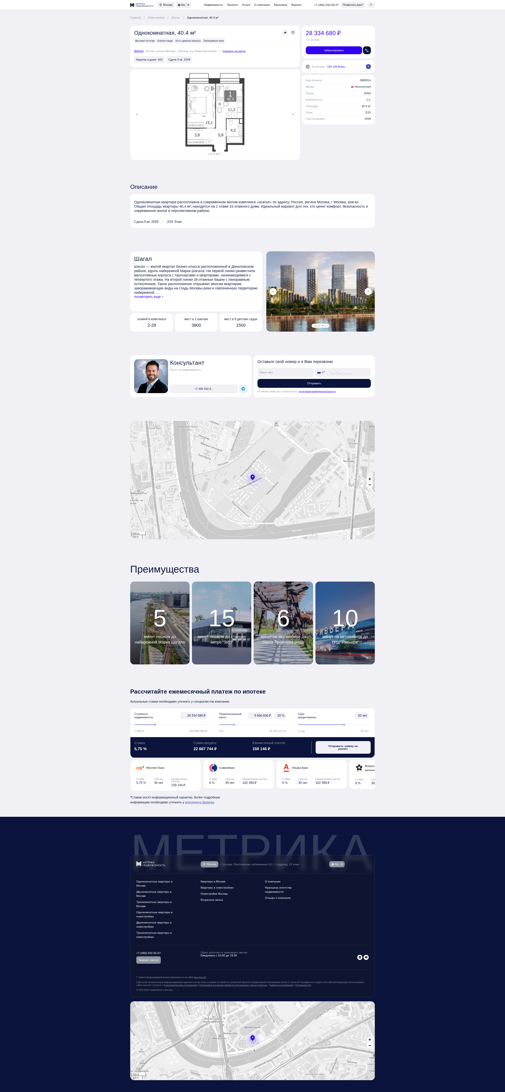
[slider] (170, 725)
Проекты (232, 4)
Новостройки (156, 17)
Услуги (246, 4)
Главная (135, 17)
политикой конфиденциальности (317, 391)
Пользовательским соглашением (180, 985)
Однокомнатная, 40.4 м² (203, 17)
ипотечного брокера (199, 802)
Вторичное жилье (212, 899)
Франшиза (280, 4)
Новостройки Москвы (214, 893)
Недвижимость (213, 4)
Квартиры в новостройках (217, 887)
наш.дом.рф (200, 977)
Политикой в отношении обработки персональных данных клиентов (233, 985)
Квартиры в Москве (213, 881)
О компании (262, 4)
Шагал (176, 17)
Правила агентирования (281, 985)
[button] (252, 477)
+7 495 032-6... (204, 388)
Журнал (296, 4)
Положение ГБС (303, 985)
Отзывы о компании (278, 897)
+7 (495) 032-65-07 (326, 5)
